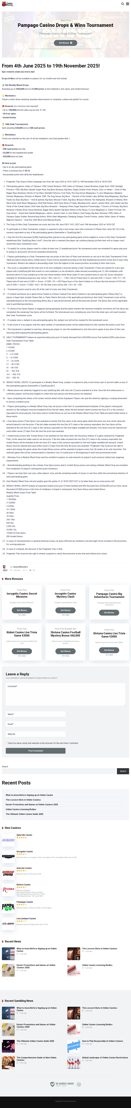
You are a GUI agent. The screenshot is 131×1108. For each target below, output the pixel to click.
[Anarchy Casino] (8, 879)
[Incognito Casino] (8, 862)
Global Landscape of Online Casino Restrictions (105, 1057)
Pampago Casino (25, 902)
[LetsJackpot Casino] (8, 929)
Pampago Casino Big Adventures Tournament (109, 595)
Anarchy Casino (24, 868)
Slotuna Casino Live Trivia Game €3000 (109, 635)
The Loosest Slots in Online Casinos (23, 800)
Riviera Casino (24, 884)
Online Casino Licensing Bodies (21, 809)
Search (5, 766)
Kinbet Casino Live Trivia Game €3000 (22, 634)
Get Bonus (64, 43)
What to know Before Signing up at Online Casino (29, 795)
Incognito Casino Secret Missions (22, 595)
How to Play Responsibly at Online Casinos (102, 1041)
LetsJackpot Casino (26, 918)
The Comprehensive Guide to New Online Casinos (36, 1058)
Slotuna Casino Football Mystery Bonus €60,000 (65, 634)
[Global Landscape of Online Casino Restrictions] (73, 1068)
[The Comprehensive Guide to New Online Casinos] (8, 1068)
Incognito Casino (25, 851)
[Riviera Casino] (8, 895)
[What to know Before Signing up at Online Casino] (8, 959)
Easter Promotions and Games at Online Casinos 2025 (32, 804)
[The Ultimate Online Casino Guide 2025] (8, 1052)
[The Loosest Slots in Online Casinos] (73, 959)
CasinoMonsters (20, 567)
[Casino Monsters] (7, 3)
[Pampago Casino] (8, 913)
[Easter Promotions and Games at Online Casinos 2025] (8, 976)
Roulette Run (70, 629)
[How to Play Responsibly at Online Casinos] (73, 1052)
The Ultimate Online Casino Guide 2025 (24, 814)
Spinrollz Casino (24, 835)
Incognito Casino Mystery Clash (65, 595)
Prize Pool (65, 20)
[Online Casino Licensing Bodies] (73, 976)
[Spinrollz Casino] (8, 846)
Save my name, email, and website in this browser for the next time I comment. (43, 743)
